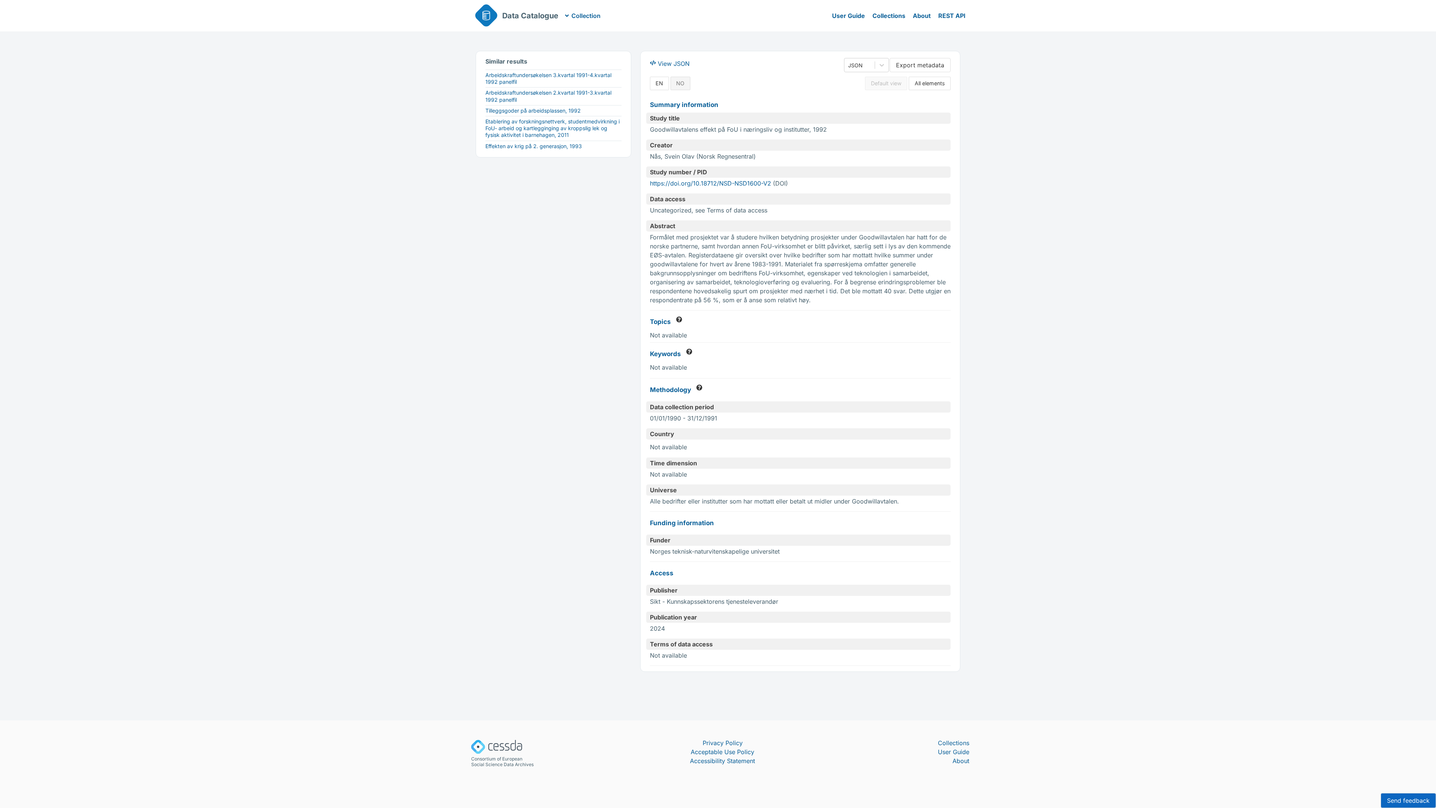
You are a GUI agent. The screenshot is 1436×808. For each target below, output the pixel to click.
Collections (888, 15)
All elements (930, 83)
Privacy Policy (723, 743)
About (922, 15)
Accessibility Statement (722, 761)
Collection (586, 15)
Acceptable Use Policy (722, 752)
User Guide (848, 15)
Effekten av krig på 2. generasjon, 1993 (533, 146)
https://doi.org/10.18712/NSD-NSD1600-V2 (710, 183)
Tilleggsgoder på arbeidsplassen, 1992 (533, 110)
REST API (952, 15)
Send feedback (1408, 800)
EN (659, 83)
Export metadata (920, 65)
